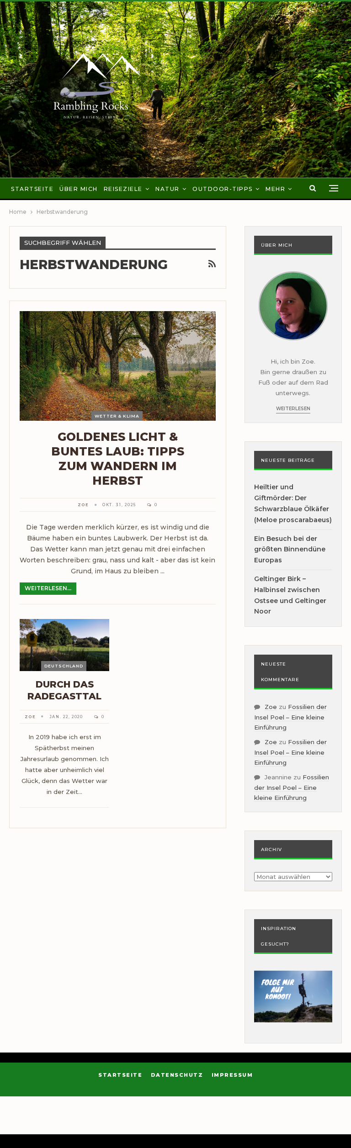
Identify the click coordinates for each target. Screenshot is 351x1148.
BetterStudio (253, 1118)
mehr (275, 188)
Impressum (232, 1075)
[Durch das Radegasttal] (64, 645)
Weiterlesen (293, 409)
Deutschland (63, 665)
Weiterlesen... (48, 588)
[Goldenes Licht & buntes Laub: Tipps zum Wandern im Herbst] (118, 366)
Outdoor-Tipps (222, 188)
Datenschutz (177, 1075)
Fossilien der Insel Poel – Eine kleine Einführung (290, 717)
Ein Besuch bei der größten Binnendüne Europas (289, 549)
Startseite (32, 188)
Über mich (78, 188)
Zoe (271, 706)
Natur (167, 188)
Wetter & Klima (117, 415)
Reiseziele (123, 188)
